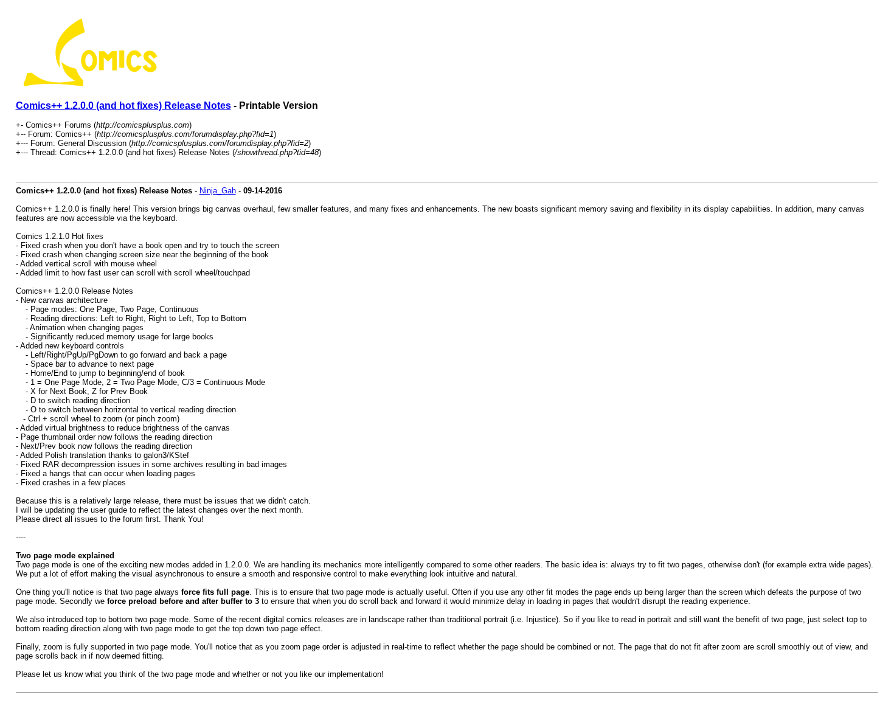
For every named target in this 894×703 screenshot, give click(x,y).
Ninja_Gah (217, 190)
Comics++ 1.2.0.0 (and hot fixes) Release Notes (123, 105)
